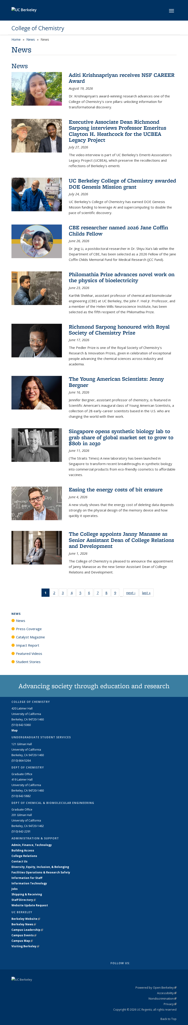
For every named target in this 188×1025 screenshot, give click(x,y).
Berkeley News (23, 924)
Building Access (22, 850)
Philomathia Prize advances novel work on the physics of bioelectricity (121, 277)
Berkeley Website (25, 919)
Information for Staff (26, 878)
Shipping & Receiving (26, 894)
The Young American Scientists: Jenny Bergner (116, 381)
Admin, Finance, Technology (31, 845)
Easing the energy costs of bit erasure (116, 489)
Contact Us (19, 861)
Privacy (170, 1004)
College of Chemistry (37, 28)
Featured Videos (29, 653)
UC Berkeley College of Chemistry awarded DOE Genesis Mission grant (122, 183)
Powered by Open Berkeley (156, 987)
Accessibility (167, 993)
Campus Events (23, 935)
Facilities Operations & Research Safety (40, 872)
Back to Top (168, 1019)
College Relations (24, 856)
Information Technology (29, 883)
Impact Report (27, 645)
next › (132, 592)
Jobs (14, 889)
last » (148, 592)
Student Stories (28, 661)
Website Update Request (29, 905)
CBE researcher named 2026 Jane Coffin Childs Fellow (118, 230)
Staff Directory (23, 900)
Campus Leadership (27, 930)
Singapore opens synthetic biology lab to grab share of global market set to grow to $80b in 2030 (121, 437)
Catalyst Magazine (30, 637)
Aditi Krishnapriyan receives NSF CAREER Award (121, 77)
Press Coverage (29, 628)
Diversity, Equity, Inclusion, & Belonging (40, 867)
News (30, 39)
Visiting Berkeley (25, 946)
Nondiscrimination (163, 998)
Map (14, 730)
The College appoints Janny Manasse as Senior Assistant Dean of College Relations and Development (121, 539)
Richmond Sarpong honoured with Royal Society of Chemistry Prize (119, 329)
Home (16, 39)
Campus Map (22, 941)
